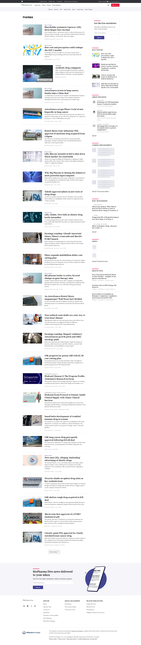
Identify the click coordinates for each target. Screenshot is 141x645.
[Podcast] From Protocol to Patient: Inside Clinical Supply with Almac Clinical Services (65, 397)
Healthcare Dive (43, 1)
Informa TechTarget (77, 631)
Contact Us (46, 609)
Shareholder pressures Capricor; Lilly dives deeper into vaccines (63, 28)
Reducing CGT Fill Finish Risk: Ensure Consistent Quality (108, 103)
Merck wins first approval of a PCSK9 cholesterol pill (63, 515)
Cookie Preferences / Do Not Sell (87, 639)
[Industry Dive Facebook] (27, 606)
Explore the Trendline (45, 80)
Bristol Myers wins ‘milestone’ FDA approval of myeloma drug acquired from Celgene (65, 133)
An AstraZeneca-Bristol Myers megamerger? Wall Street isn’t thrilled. (63, 297)
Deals (73, 9)
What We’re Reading (49, 621)
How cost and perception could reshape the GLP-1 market (64, 49)
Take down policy (71, 639)
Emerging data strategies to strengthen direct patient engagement (107, 128)
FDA (61, 9)
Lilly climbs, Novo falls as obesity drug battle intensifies (63, 216)
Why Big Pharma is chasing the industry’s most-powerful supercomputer (65, 174)
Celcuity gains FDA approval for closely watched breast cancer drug (64, 534)
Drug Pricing (80, 9)
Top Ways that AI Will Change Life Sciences (104, 286)
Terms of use (61, 639)
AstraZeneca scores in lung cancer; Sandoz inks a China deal (62, 92)
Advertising (68, 604)
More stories (53, 552)
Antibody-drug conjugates (68, 67)
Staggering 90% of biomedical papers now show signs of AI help (105, 218)
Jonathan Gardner (50, 121)
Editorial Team (47, 607)
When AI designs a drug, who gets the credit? (104, 227)
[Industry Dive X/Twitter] (31, 606)
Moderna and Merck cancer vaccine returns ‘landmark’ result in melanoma (109, 67)
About (45, 604)
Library (44, 5)
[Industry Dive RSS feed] (35, 606)
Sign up (116, 5)
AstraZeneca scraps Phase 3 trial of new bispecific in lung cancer (64, 110)
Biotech (56, 9)
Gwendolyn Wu (49, 430)
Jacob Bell (48, 203)
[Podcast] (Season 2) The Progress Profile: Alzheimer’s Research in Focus (65, 377)
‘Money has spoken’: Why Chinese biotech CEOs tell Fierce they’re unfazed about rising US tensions (104, 208)
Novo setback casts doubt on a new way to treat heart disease (65, 316)
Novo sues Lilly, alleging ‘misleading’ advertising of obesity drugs (62, 459)
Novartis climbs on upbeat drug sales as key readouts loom (64, 480)
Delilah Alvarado (50, 248)
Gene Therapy (89, 9)
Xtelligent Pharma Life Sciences (71, 1)
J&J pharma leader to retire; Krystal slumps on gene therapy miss (62, 277)
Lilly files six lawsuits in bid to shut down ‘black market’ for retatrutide (65, 155)
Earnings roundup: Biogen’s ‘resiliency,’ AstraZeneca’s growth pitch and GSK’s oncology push (63, 337)
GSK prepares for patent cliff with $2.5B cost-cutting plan (64, 357)
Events (49, 5)
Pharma (50, 9)
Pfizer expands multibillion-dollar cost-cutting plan (64, 256)
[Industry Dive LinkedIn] (24, 606)
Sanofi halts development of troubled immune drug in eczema (63, 418)
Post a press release (103, 191)
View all (94, 135)
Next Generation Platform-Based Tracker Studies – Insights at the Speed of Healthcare (104, 276)
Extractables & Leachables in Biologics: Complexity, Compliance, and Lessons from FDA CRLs (104, 296)
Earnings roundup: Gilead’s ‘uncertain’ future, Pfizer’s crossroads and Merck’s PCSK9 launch (63, 236)
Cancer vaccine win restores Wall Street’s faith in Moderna (109, 77)
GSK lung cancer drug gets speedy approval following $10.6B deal (61, 438)
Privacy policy (53, 639)
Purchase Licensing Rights (50, 615)
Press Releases (56, 5)
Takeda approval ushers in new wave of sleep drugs (63, 193)
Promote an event (102, 261)
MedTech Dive (52, 1)
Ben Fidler (56, 248)
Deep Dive (38, 5)
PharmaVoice (59, 1)
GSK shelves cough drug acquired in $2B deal (64, 498)
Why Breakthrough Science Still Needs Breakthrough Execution (107, 114)
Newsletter (46, 612)
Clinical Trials (67, 9)
